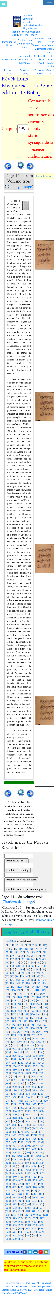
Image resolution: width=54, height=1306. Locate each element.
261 (21, 1069)
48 (28, 962)
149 (8, 1010)
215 (39, 1042)
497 (14, 1204)
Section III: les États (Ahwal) (39, 59)
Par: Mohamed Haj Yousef (14, 1293)
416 (39, 1156)
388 (14, 1142)
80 (27, 976)
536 (21, 1225)
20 (7, 952)
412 (13, 1156)
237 (21, 1055)
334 (14, 1111)
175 (38, 1021)
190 (45, 1028)
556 (35, 1235)
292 (27, 1086)
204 (8, 1038)
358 (14, 1124)
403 (34, 1149)
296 (14, 1090)
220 (26, 1045)
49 (33, 962)
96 (28, 983)
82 (37, 976)
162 (45, 1014)
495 (41, 1200)
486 (21, 1197)
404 (41, 1149)
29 (12, 955)
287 (35, 1083)
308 (14, 1097)
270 (41, 1073)
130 (20, 1000)
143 (14, 1007)
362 (41, 1124)
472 (8, 1190)
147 (39, 1007)
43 (43, 959)
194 (26, 1031)
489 (41, 1197)
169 (45, 1017)
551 (41, 1232)
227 (35, 1048)
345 (8, 1118)
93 (12, 983)
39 (22, 959)
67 (43, 969)
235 (8, 1055)
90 (38, 979)
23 (22, 952)
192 (13, 1031)
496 (8, 1204)
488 (35, 1197)
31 (23, 955)
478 (8, 1194)
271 (7, 1076)
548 (21, 1232)
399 (8, 1149)
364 (14, 1128)
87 (23, 979)
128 (8, 1000)
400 (14, 1149)
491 (14, 1200)
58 (38, 966)
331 (34, 1107)
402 (27, 1149)
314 (8, 1100)
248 (14, 1062)
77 (12, 976)
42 (38, 959)
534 (8, 1225)
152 (26, 1010)
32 (27, 955)
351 (8, 1121)
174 (32, 1021)
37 (12, 959)
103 (26, 986)
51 (44, 962)
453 (41, 1176)
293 (34, 1086)
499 (28, 1204)
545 (41, 1228)
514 (46, 1211)
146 (33, 1007)
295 (8, 1090)
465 (41, 1183)
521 (46, 1214)
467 (14, 1187)
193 (20, 1031)
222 (40, 1045)
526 (35, 1218)
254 (14, 1066)
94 (17, 983)
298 (28, 1090)
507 (41, 1207)
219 (20, 1045)
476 (34, 1190)
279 (21, 1080)
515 (8, 1214)
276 (40, 1076)
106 (45, 986)
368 (41, 1128)
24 (27, 952)
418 (8, 1159)
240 (41, 1055)
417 (45, 1156)
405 (8, 1152)
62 (17, 969)
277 (8, 1080)
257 (35, 1066)
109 (20, 990)
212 (20, 1042)
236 (14, 1055)
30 (17, 955)
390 (28, 1142)
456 (21, 1180)
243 (21, 1059)
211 (13, 1042)
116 (19, 993)
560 (21, 1238)
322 (14, 1104)
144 (20, 1007)
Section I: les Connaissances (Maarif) (25, 44)
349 (35, 1118)
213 (26, 1042)
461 (14, 1183)
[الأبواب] (9, 940)
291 (21, 1086)
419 (14, 1159)
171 (13, 1021)
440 (35, 1169)
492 (21, 1200)
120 (43, 993)
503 (14, 1207)
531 (28, 1221)
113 (43, 990)
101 (13, 986)
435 (41, 1166)
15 (26, 948)
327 (8, 1107)
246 (41, 1059)
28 (7, 955)
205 (14, 1038)
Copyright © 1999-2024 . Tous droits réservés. (31, 1290)
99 (44, 983)
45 (12, 962)
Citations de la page (18, 902)
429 (41, 1162)
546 (8, 1232)
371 (21, 1131)
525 (28, 1218)
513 (40, 1211)
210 (8, 1042)
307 (8, 1097)
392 (41, 1142)
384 (27, 1138)
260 (14, 1069)
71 (22, 972)
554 (21, 1235)
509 (14, 1211)
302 (14, 1093)
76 (7, 976)
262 (27, 1069)
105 (39, 986)
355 (34, 1121)
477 (41, 1190)
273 (20, 1076)
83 (43, 976)
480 (21, 1194)
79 (22, 976)
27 (43, 952)
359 (21, 1124)
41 (33, 959)
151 (20, 1010)
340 (14, 1114)
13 (16, 948)
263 (34, 1069)
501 (41, 1204)
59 (44, 966)
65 (33, 969)
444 (21, 1173)
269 (35, 1073)
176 (44, 1021)
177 (7, 1024)
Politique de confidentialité (14, 1286)
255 (21, 1066)
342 (27, 1114)
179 (20, 1024)
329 (21, 1107)
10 (45, 945)
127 (45, 997)
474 (21, 1190)
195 (32, 1031)
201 (27, 1035)
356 (41, 1121)
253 (8, 1066)
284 (14, 1083)
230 (14, 1052)
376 (14, 1135)
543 (27, 1228)
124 (26, 997)
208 (35, 1038)
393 (8, 1145)
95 (23, 983)
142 (8, 1007)
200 (20, 1035)
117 (25, 993)
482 (34, 1194)
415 (32, 1156)
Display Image (19, 187)
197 (45, 1031)
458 (35, 1180)
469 (28, 1187)
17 (36, 948)
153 (32, 1010)
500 (35, 1204)
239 (35, 1055)
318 (33, 1100)
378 (27, 1135)
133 (39, 1000)
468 (21, 1187)
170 (7, 1021)
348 (28, 1118)
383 (21, 1138)
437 (14, 1169)
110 (26, 990)
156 (8, 1014)
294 (41, 1086)
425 (14, 1162)
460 (8, 1183)
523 (14, 1218)
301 (8, 1093)
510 (21, 1211)
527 (41, 1218)
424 (8, 1162)
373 (34, 1131)
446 (35, 1173)
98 (38, 983)
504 (21, 1207)
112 (37, 990)
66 (38, 969)
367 (35, 1128)
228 (41, 1048)
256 (28, 1066)
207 (28, 1038)
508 (8, 1211)
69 (12, 972)
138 (26, 1004)
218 (14, 1045)
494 (34, 1200)
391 (34, 1142)
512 (33, 1211)
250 (28, 1062)
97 (33, 983)
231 (21, 1052)
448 (8, 1176)
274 (27, 1076)
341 (21, 1114)
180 (26, 1024)
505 (28, 1207)
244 (27, 1059)
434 (34, 1166)
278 (14, 1080)
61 (12, 969)
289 (8, 1086)
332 (41, 1107)
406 (14, 1152)
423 (40, 1159)
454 (8, 1180)
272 (14, 1076)
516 (14, 1214)
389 (21, 1142)
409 (35, 1152)
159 (26, 1014)
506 (35, 1207)
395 (21, 1145)
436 (8, 1169)
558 (8, 1238)
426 (21, 1162)
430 (8, 1166)
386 (41, 1138)
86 (17, 979)
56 (28, 966)
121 (7, 997)
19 (45, 948)
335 (21, 1111)
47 (23, 962)
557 (41, 1235)
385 (34, 1138)
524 (21, 1218)
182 (38, 1024)
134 (45, 1000)
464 (34, 1183)
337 (35, 1111)
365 (21, 1128)
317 (26, 1100)
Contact (4, 1290)
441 (41, 1169)
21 (12, 952)
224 (14, 1048)
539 (41, 1225)
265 (8, 1073)
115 (13, 993)
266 (14, 1073)
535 (14, 1225)
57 (33, 966)
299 (35, 1090)
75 (43, 972)
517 (20, 1214)
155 (45, 1010)
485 (14, 1197)
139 (33, 1004)
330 (28, 1107)
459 (41, 1180)
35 (43, 955)
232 (27, 1052)
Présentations (9, 59)
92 (7, 983)
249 (21, 1062)
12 (11, 948)
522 (8, 1218)
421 (27, 1159)
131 (26, 1000)
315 (14, 1100)
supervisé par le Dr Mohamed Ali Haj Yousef (28, 1283)
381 (8, 1138)
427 (28, 1162)
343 (34, 1114)
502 (8, 1207)
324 (27, 1104)
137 (20, 1004)
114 (7, 993)
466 (8, 1187)
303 (21, 1093)
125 (32, 997)
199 (14, 1035)
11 (7, 948)
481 (28, 1194)
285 (21, 1083)
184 (8, 1028)
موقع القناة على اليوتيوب (27, 931)
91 (44, 979)
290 (14, 1086)
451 (28, 1176)
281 (34, 1080)
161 (39, 1014)
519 (33, 1214)
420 (20, 1159)
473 (14, 1190)
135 (8, 1004)
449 (14, 1176)
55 (23, 966)
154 (39, 1010)
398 (41, 1145)
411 (7, 1156)
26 (38, 952)
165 (20, 1017)
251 (34, 1062)
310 (28, 1097)
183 (45, 1024)
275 (34, 1076)
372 (27, 1131)
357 (8, 1124)
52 (7, 966)
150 (14, 1010)
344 (41, 1114)
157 (14, 1014)
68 (7, 972)
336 (28, 1111)
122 (13, 997)
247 (8, 1062)
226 (28, 1048)
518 (26, 1214)
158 (20, 1014)
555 (28, 1235)
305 (34, 1093)
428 (35, 1162)
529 (14, 1221)
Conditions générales (41, 1286)
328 (14, 1107)
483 (41, 1194)
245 (34, 1059)
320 (45, 1100)
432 (21, 1166)
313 (46, 1097)
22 (17, 952)
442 (8, 1173)
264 (41, 1069)
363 (8, 1128)
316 (20, 1100)
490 (8, 1200)
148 (45, 1007)
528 (8, 1221)
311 (34, 1097)
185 (14, 1028)
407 (21, 1152)
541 (14, 1228)
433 (27, 1166)
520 (39, 1214)
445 (28, 1173)
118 (31, 993)
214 (32, 1042)
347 (21, 1118)
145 (27, 1007)
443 (14, 1173)
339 (8, 1114)
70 (17, 972)
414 (26, 1156)
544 (34, 1228)
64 (27, 969)
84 (7, 979)
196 (39, 1031)
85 (12, 979)
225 (21, 1048)
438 (21, 1169)
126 (39, 997)
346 (14, 1118)
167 (33, 1017)
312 (40, 1097)
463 (27, 1183)
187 (26, 1028)
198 (8, 1035)
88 (28, 979)
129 (14, 1000)
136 (14, 1004)
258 (41, 1066)
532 (34, 1221)
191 (7, 1031)
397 (35, 1145)
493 (27, 1200)
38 (17, 959)
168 (39, 1017)
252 (41, 1062)
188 (33, 1028)
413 (20, 1156)
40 (28, 959)
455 (14, 1180)
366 (28, 1128)
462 (21, 1183)
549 (28, 1232)
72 (27, 972)
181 (32, 1024)
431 (14, 1166)
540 (8, 1228)
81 (33, 976)
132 (32, 1000)
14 (21, 948)
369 (8, 1131)
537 (28, 1225)
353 (21, 1121)
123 (20, 997)
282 (40, 1080)
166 (27, 1017)
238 (28, 1055)
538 (35, 1225)
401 (21, 1149)
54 (17, 966)
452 (34, 1176)
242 (14, 1059)
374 (40, 1131)
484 (8, 1197)
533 (41, 1221)
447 (41, 1173)
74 (38, 972)
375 (8, 1135)
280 (27, 1080)
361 (34, 1124)
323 (21, 1104)
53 (12, 966)
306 (41, 1093)
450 (21, 1176)
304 (27, 1093)
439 (28, 1169)
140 (39, 1004)
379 (34, 1135)
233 (34, 1052)
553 (14, 1235)
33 (33, 955)
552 (8, 1235)
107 (7, 990)
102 (20, 986)
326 (41, 1104)
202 (33, 1035)
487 (28, 1197)
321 (8, 1104)
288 (41, 1083)
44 (7, 962)
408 (28, 1152)
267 (21, 1073)
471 (41, 1187)
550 (35, 1232)
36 (7, 959)
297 (21, 1090)
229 (8, 1052)
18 (40, 948)
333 (8, 1111)
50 (38, 962)
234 (41, 1052)
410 (41, 1152)
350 (41, 1118)
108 (14, 990)
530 (21, 1221)
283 (8, 1083)
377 (21, 1135)
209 (41, 1038)
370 (14, 1131)
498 (21, 1204)
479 (14, 1194)
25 (33, 952)
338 (41, 1111)
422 (33, 1159)
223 (8, 1048)
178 (13, 1024)
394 (14, 1145)
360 (28, 1124)
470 (35, 1187)
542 (21, 1228)
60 (7, 969)
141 (45, 1004)
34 (38, 955)
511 (27, 1211)
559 (14, 1238)
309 (21, 1097)
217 (7, 1045)
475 (27, 1190)
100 (8, 986)
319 (39, 1100)
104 (32, 986)
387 (8, 1142)
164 (14, 1017)
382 (14, 1138)
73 (32, 972)
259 (8, 1069)
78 (17, 976)
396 (28, 1145)
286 (28, 1083)
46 (17, 962)
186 (20, 1028)
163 (8, 1017)
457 (28, 1180)
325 (34, 1104)
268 (28, 1073)
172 (19, 1021)
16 (31, 948)
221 (33, 1045)
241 (8, 1059)
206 (21, 1038)
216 (45, 1042)
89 (33, 979)
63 (22, 969)
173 (26, 1021)
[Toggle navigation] (3, 4)
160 (33, 1014)
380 (41, 1135)
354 (27, 1121)
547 (14, 1232)
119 (36, 993)
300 (41, 1090)
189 (39, 1028)
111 (31, 990)
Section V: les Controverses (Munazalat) (25, 59)
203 (40, 1035)
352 (14, 1121)
